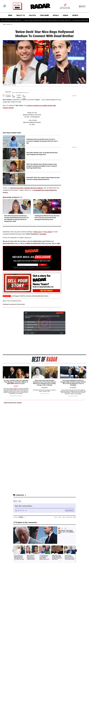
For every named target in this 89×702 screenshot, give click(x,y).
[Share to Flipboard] (19, 95)
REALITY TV (20, 15)
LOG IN (83, 6)
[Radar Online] (40, 6)
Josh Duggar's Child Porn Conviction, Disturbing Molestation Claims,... (30, 296)
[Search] (5, 7)
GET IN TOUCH (46, 291)
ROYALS (56, 15)
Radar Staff (8, 91)
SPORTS (75, 15)
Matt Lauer (37, 232)
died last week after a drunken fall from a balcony (26, 188)
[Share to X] (13, 95)
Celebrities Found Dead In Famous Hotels (14, 304)
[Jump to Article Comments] (3, 95)
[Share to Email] (24, 95)
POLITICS (32, 15)
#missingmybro (35, 117)
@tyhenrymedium (28, 114)
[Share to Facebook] (8, 95)
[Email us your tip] (17, 9)
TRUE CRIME (44, 15)
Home (4, 24)
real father (42, 234)
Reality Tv (9, 24)
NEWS (10, 15)
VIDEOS (65, 15)
